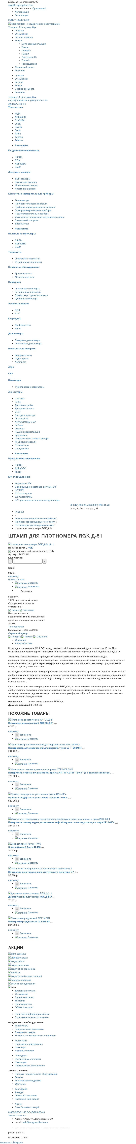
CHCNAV (19, 120)
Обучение (41, 636)
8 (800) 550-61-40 (37, 100)
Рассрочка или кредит (27, 1098)
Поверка (26, 50)
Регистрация (22, 15)
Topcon (19, 137)
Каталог (19, 82)
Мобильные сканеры (26, 185)
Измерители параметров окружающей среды (39, 216)
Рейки (18, 401)
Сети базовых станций (34, 43)
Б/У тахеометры (23, 496)
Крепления (21, 435)
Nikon (18, 133)
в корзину (13, 731)
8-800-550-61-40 (17, 1112)
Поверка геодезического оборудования (36, 1073)
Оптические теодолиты (27, 258)
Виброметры (22, 223)
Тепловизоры (22, 200)
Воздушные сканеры (26, 182)
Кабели (19, 425)
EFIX (17, 160)
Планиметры (22, 445)
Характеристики (23, 643)
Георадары (21, 1055)
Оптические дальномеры (28, 343)
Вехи (17, 411)
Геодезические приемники (29, 1028)
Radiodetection (23, 325)
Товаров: (22, 27)
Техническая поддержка (28, 1080)
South (18, 130)
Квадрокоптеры (23, 355)
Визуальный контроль (26, 220)
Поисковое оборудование (29, 1043)
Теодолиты (21, 1040)
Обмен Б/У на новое (26, 1095)
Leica (18, 123)
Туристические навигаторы (29, 386)
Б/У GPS (19, 490)
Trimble (19, 140)
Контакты (20, 70)
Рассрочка (28, 609)
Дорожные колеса (24, 408)
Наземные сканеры (25, 188)
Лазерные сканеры (25, 1032)
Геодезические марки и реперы (32, 438)
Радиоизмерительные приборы (32, 213)
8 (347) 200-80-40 (18, 100)
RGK (17, 310)
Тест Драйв (21, 1088)
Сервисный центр (24, 67)
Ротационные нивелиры (28, 291)
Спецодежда (22, 448)
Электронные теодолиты (28, 261)
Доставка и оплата (25, 990)
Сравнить (32, 582)
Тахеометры (21, 1025)
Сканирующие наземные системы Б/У (35, 486)
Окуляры (20, 428)
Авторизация (22, 11)
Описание (20, 639)
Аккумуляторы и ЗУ (25, 421)
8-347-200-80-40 (36, 1112)
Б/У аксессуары (23, 493)
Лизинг (25, 53)
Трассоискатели (23, 273)
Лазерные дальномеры (27, 340)
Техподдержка (29, 63)
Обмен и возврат (24, 1007)
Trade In (26, 60)
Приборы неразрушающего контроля (35, 206)
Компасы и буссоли (25, 441)
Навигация (21, 1062)
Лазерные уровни (24, 1050)
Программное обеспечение (30, 1065)
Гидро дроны (22, 358)
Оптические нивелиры (27, 288)
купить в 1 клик (16, 579)
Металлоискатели (24, 276)
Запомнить (33, 586)
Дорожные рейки (24, 405)
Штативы (20, 398)
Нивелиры (20, 1047)
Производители (23, 1003)
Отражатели (21, 418)
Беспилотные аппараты (28, 1058)
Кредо (18, 471)
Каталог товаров (24, 37)
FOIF (17, 113)
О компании (21, 33)
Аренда (19, 1092)
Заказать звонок (17, 103)
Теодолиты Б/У (23, 483)
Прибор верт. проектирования (31, 295)
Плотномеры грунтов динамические (34, 525)
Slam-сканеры (22, 178)
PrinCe (18, 157)
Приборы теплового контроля (31, 203)
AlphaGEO (20, 117)
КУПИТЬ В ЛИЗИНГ (18, 20)
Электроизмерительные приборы (33, 210)
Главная (19, 30)
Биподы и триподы (25, 415)
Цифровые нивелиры (26, 298)
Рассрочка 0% (29, 57)
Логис (18, 328)
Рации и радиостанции (27, 431)
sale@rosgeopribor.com (20, 5)
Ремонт (26, 47)
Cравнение (39, 8)
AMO (17, 313)
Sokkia (18, 127)
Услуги (18, 40)
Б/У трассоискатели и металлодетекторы (37, 500)
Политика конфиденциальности (32, 1013)
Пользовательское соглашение (32, 1017)
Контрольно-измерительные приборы (35, 518)
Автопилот (20, 361)
